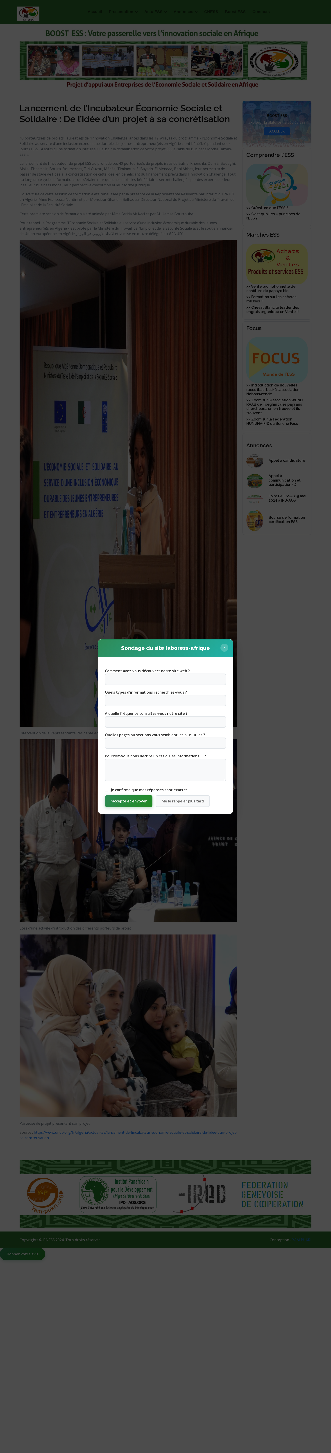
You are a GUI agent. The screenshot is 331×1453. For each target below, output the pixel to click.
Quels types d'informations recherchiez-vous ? (146, 692)
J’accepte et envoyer (129, 801)
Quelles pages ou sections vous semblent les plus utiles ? (155, 734)
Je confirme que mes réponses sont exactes (149, 789)
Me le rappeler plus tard (183, 801)
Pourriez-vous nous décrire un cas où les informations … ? (155, 756)
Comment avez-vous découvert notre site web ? (147, 670)
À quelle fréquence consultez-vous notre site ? (146, 713)
